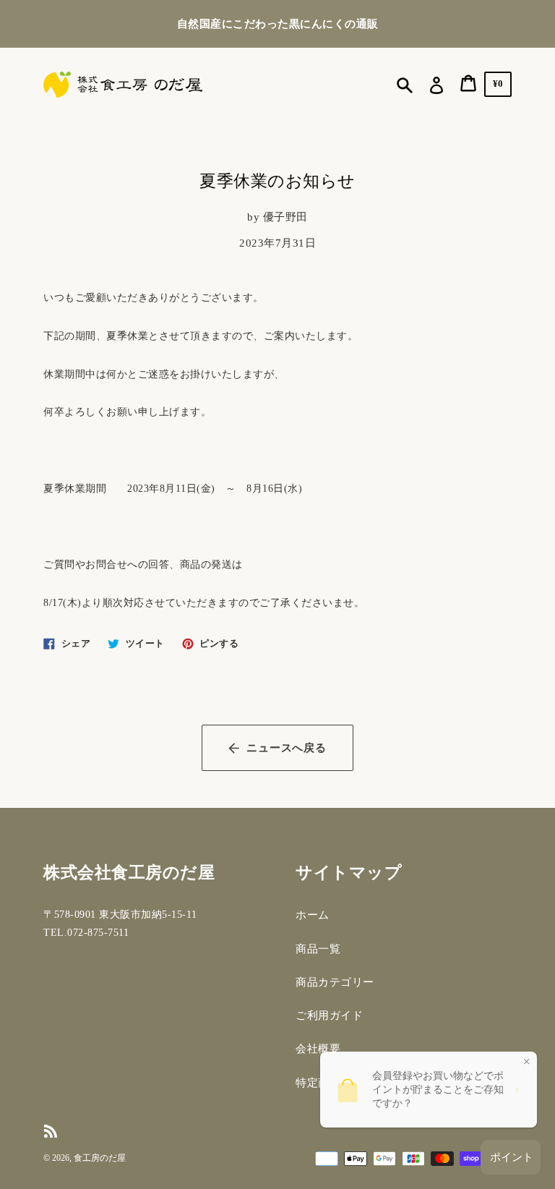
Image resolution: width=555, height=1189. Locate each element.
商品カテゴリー (335, 982)
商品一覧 (318, 949)
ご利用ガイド (329, 1015)
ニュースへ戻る (286, 748)
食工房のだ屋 (100, 1158)
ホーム (313, 915)
